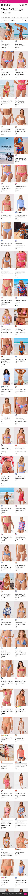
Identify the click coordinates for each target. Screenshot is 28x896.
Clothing (7, 17)
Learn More (8, 894)
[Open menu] (26, 4)
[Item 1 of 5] (7, 31)
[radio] (1, 41)
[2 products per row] (25, 20)
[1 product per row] (23, 20)
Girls (21, 17)
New (2, 17)
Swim (13, 17)
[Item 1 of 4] (7, 316)
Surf (17, 17)
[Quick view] (12, 38)
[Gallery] (7, 31)
